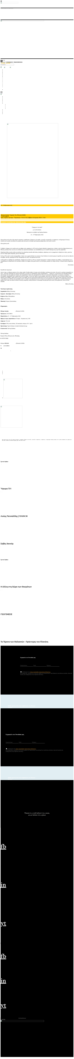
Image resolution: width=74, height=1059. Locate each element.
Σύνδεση (3, 63)
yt (3, 923)
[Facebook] (37, 61)
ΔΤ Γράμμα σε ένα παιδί (37, 403)
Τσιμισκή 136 (12, 311)
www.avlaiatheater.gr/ (9, 348)
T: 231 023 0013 (3, 11)
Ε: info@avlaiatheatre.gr (5, 14)
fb (3, 846)
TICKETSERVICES (18, 62)
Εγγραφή (8, 63)
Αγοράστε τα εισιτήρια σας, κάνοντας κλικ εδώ (13, 222)
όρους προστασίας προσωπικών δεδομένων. (40, 672)
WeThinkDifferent (22, 1018)
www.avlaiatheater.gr (5, 308)
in (3, 885)
